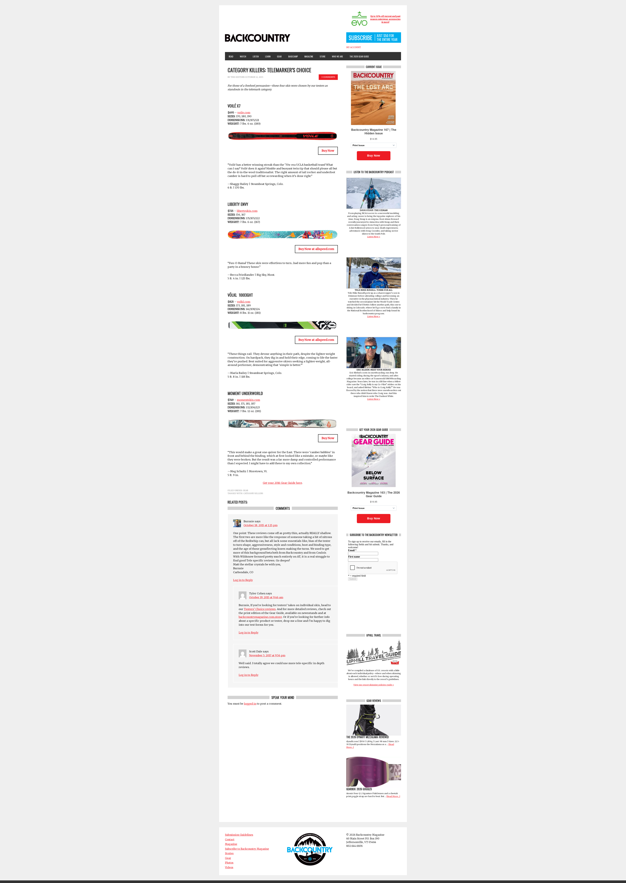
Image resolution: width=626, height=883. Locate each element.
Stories (229, 853)
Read (231, 56)
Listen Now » (373, 236)
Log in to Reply (243, 580)
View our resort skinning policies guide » (373, 685)
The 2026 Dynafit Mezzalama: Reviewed (367, 737)
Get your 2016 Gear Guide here (282, 482)
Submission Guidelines (239, 834)
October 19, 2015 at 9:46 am (266, 597)
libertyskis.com (247, 210)
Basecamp (293, 56)
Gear (278, 56)
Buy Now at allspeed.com (316, 249)
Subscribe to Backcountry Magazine (247, 848)
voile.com (243, 112)
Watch (241, 56)
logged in (250, 703)
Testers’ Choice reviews (260, 609)
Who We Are (336, 56)
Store (322, 56)
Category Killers (253, 493)
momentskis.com (248, 399)
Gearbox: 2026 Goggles (359, 789)
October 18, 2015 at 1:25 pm (260, 525)
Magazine (307, 56)
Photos (229, 862)
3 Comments (328, 77)
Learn (266, 56)
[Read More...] (393, 796)
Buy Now (328, 150)
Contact (229, 839)
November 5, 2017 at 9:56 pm (267, 655)
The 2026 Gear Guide (359, 56)
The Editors (238, 77)
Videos (229, 867)
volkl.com (243, 301)
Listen (256, 56)
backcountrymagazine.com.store (260, 617)
